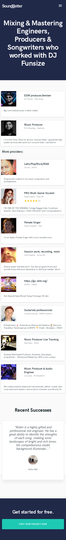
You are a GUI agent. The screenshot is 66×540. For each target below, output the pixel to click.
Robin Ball (32, 469)
